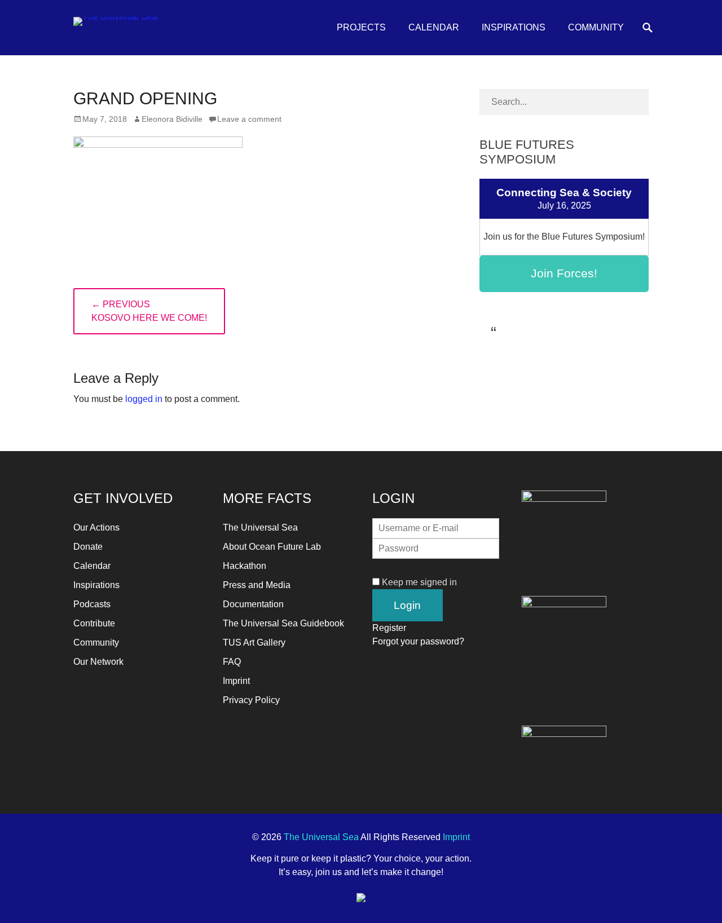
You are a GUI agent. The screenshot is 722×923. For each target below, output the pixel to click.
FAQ (232, 661)
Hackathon (244, 566)
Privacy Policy (251, 700)
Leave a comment (249, 118)
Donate (88, 546)
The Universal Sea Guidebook (283, 623)
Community (596, 27)
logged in (143, 399)
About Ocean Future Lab (272, 546)
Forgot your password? (418, 641)
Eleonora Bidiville (172, 118)
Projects (361, 27)
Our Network (98, 661)
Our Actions (96, 527)
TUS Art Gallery (254, 642)
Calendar (433, 27)
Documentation (253, 604)
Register (389, 628)
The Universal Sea (260, 527)
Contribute (94, 623)
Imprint (236, 681)
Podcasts (92, 604)
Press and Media (256, 585)
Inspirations (513, 27)
